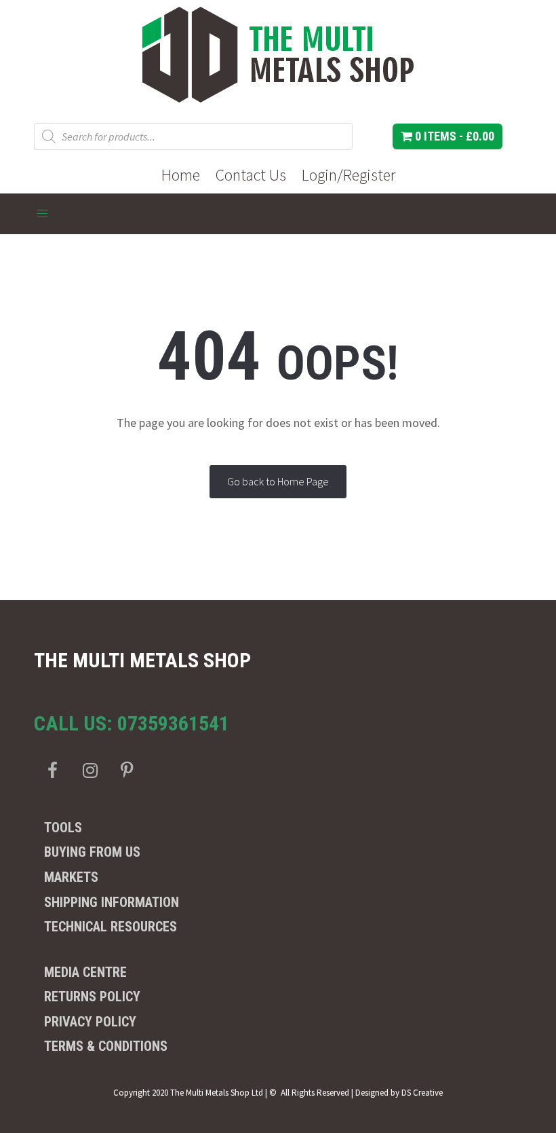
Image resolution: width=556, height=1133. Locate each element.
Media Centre (85, 972)
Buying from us (92, 852)
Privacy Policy (90, 1022)
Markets (71, 877)
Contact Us (251, 174)
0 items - (453, 136)
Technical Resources (110, 926)
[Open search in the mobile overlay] (193, 136)
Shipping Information (111, 902)
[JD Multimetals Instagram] (89, 770)
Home (180, 174)
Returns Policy (92, 996)
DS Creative (422, 1092)
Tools (63, 827)
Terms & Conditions (105, 1046)
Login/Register (348, 174)
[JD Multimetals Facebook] (52, 770)
